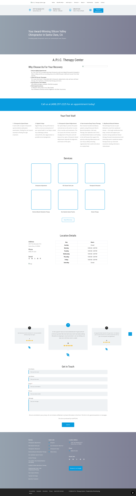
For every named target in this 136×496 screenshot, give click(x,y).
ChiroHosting (96, 491)
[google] (29, 258)
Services (76, 2)
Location (97, 2)
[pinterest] (37, 258)
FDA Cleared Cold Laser (34, 445)
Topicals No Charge (33, 476)
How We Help (60, 2)
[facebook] (32, 258)
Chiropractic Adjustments (34, 442)
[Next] (130, 334)
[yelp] (35, 258)
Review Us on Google (75, 468)
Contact (102, 2)
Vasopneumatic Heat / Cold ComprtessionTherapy (34, 469)
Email (30, 383)
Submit (68, 425)
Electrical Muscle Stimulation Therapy (37, 451)
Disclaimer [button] (45, 491)
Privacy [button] (51, 491)
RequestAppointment (98, 10)
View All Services (68, 220)
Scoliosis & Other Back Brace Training (37, 465)
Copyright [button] (38, 491)
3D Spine (52, 442)
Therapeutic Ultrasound (34, 448)
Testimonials (90, 2)
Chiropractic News (54, 448)
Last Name (31, 376)
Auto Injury (68, 2)
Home (53, 2)
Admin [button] (30, 493)
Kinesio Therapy (32, 458)
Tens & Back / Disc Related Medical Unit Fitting (36, 461)
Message (30, 398)
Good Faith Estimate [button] (59, 491)
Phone (30, 391)
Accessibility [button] (32, 491)
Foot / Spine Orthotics (33, 473)
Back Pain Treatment (33, 479)
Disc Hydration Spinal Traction (35, 455)
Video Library (53, 451)
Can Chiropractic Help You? (56, 445)
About (82, 2)
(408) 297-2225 (59, 104)
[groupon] (40, 258)
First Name (31, 369)
